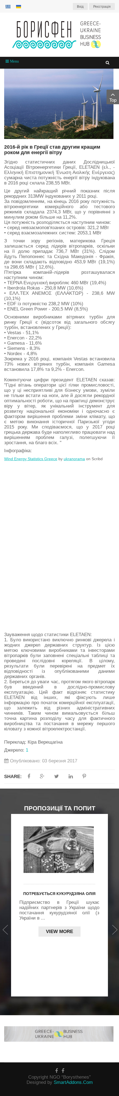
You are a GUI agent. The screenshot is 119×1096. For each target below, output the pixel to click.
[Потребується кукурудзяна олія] (59, 849)
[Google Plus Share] (42, 776)
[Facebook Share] (28, 776)
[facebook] (56, 1071)
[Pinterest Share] (84, 776)
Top (113, 100)
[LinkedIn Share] (70, 776)
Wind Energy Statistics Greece (30, 459)
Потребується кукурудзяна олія (59, 893)
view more (59, 931)
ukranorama (74, 459)
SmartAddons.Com (73, 1082)
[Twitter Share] (56, 776)
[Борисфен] (59, 35)
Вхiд (80, 7)
